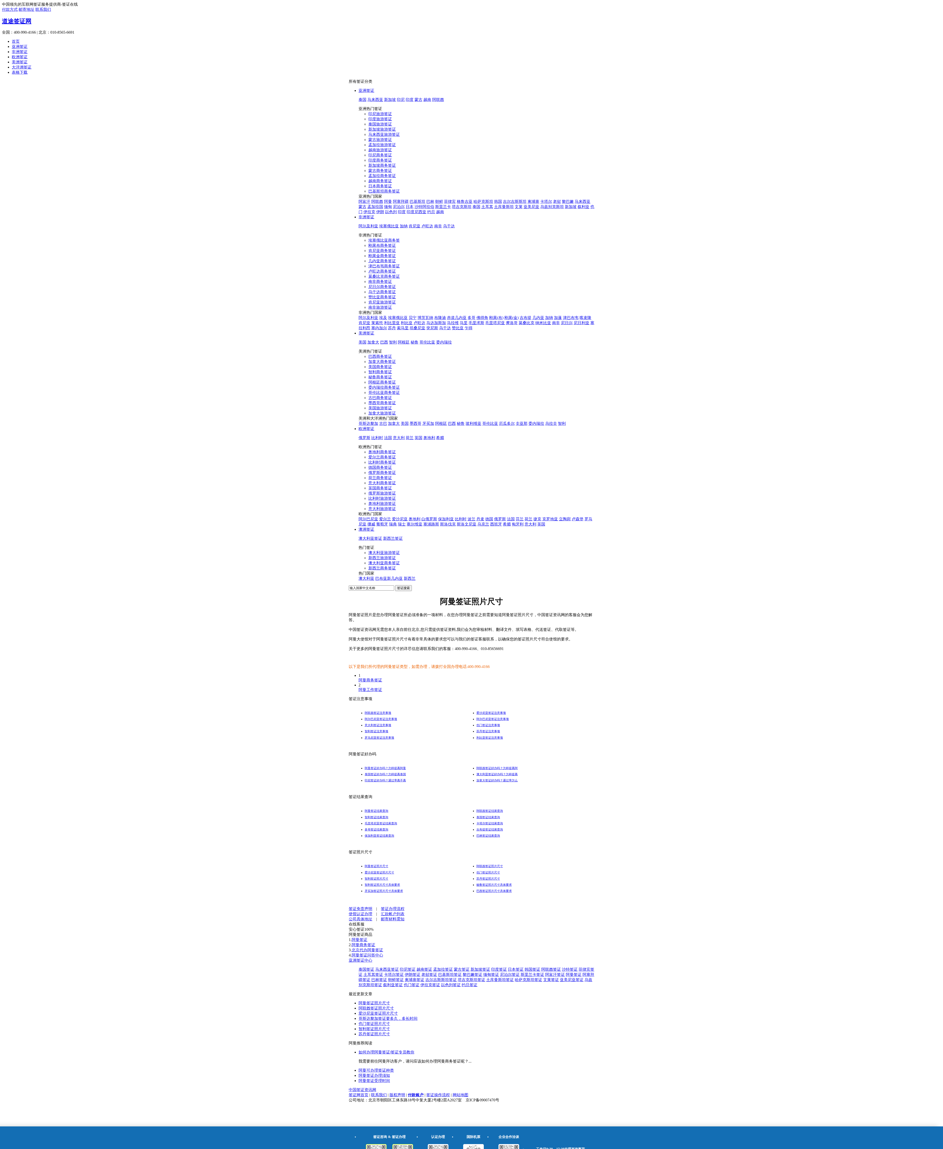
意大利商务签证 (382, 483)
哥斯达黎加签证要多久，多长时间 (388, 1018)
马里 (464, 323)
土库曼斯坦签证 (500, 980)
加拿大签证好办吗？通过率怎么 (497, 780)
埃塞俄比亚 (389, 226)
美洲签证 (20, 62)
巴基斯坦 (417, 201)
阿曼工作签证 (370, 690)
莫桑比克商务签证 (384, 276)
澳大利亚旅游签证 (384, 553)
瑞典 (393, 524)
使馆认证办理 (360, 914)
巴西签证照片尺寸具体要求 (494, 891)
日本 (410, 207)
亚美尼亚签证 (571, 980)
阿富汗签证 (555, 974)
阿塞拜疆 (401, 201)
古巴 (383, 423)
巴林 (430, 201)
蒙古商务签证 (380, 170)
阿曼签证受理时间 (374, 1081)
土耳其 (487, 207)
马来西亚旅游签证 (384, 134)
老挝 (557, 201)
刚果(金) (511, 318)
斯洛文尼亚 (466, 524)
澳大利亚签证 (370, 538)
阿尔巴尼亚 (368, 519)
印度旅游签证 (380, 119)
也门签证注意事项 (488, 725)
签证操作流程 (438, 1095)
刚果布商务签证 (382, 245)
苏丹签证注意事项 (488, 731)
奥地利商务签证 (382, 452)
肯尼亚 (414, 226)
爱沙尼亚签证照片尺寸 (379, 872)
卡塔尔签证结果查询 (489, 823)
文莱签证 (551, 980)
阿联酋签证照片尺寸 (489, 866)
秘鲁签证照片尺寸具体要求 (494, 884)
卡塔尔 (546, 201)
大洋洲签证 (21, 67)
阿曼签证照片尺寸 (376, 866)
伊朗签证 (412, 974)
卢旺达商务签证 (382, 271)
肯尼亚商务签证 (382, 251)
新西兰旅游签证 (382, 558)
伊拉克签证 (430, 985)
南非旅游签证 (380, 307)
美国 (362, 342)
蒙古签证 (462, 969)
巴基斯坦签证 (450, 974)
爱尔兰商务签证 (382, 457)
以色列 (391, 212)
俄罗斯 (364, 438)
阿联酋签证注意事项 (378, 713)
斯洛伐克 (448, 524)
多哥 (471, 318)
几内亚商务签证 (382, 261)
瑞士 (402, 524)
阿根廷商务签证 (382, 382)
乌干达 (449, 226)
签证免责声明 (360, 909)
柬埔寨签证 (414, 980)
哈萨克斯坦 (483, 201)
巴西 (384, 342)
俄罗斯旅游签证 (382, 493)
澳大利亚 (366, 578)
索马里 (403, 328)
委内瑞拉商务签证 (384, 387)
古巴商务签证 (380, 398)
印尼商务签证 (380, 155)
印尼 (401, 99)
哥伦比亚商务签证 (384, 392)
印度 (410, 99)
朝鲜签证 (396, 980)
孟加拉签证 (443, 969)
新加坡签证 (480, 969)
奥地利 (429, 438)
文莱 (519, 207)
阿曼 (388, 201)
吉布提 (525, 318)
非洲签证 (20, 52)
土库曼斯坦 (504, 207)
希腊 (440, 438)
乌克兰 (483, 524)
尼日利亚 (581, 323)
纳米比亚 (543, 323)
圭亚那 (521, 423)
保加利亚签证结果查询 (379, 835)
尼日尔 (567, 323)
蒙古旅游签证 (380, 140)
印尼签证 (408, 969)
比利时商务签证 (382, 462)
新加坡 (390, 99)
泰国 (362, 99)
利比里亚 (392, 323)
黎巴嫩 (568, 201)
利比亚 (407, 323)
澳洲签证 (366, 529)
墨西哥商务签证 (382, 403)
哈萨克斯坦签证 (528, 980)
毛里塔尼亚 (495, 323)
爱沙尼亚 (400, 519)
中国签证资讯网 (362, 1090)
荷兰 (410, 438)
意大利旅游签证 (382, 509)
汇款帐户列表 (392, 914)
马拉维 (453, 323)
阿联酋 (438, 99)
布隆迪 (440, 318)
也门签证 (411, 985)
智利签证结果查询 (376, 817)
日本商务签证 (380, 186)
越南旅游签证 (380, 150)
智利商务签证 (380, 372)
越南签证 (424, 969)
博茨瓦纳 (425, 318)
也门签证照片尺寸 (488, 872)
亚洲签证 (20, 46)
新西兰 (410, 578)
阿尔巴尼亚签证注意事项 (381, 719)
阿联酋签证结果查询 (489, 811)
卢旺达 (427, 226)
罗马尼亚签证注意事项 (379, 737)
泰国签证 (366, 969)
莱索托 (377, 323)
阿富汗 (364, 201)
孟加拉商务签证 (382, 176)
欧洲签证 (20, 57)
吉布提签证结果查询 (489, 829)
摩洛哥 (512, 323)
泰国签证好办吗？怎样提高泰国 (385, 774)
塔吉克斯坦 (462, 207)
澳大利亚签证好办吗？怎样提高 (497, 774)
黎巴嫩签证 (472, 974)
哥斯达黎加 (368, 423)
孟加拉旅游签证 (382, 145)
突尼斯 (432, 328)
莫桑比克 (526, 323)
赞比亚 (458, 328)
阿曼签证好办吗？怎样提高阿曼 (385, 768)
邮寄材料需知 (392, 919)
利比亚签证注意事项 (489, 737)
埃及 (383, 318)
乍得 (468, 328)
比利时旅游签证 (382, 498)
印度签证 (499, 969)
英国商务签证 (380, 488)
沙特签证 (570, 969)
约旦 (431, 212)
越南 (427, 99)
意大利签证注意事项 (378, 725)
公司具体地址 (360, 919)
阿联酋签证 (551, 969)
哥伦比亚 (427, 342)
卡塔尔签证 (394, 974)
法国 (388, 438)
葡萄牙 (382, 524)
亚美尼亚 (531, 207)
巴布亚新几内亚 (389, 578)
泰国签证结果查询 (488, 817)
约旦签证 (469, 985)
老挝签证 (429, 974)
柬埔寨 (533, 201)
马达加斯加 (436, 323)
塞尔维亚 (414, 524)
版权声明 (397, 1095)
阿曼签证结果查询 (376, 811)
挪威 (371, 524)
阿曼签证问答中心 (367, 955)
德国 (489, 519)
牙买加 (428, 423)
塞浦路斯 (431, 524)
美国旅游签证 (380, 408)
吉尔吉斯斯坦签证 (441, 980)
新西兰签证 (393, 538)
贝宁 (412, 318)
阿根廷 (404, 342)
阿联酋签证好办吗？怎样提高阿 (497, 768)
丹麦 (480, 519)
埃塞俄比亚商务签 (384, 240)
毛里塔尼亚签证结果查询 (381, 823)
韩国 (498, 201)
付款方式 (10, 9)
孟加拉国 (375, 207)
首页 (16, 41)
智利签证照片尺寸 (376, 878)
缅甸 (388, 207)
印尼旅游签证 (380, 114)
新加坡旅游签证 (382, 129)
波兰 (471, 519)
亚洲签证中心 (360, 960)
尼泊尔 (399, 207)
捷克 (537, 519)
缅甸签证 (491, 974)
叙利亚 (583, 207)
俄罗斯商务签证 (382, 473)
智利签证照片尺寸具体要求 (382, 884)
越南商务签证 (380, 181)
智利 (393, 342)
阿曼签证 (359, 940)
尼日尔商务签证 (382, 287)
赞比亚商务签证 (382, 297)
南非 (438, 226)
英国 (418, 438)
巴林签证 (379, 980)
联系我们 (43, 9)
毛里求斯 (476, 323)
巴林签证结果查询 (488, 835)
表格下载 (20, 72)
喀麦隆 (585, 318)
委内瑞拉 (444, 342)
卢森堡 (577, 519)
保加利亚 (446, 519)
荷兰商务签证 (380, 478)
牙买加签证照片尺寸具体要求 (384, 891)
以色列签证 (451, 985)
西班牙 (496, 524)
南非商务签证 (380, 281)
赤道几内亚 (457, 318)
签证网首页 (358, 1095)
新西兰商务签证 (382, 568)
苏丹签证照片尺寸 (488, 878)
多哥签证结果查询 (376, 829)
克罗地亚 (550, 519)
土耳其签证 (373, 974)
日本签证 (516, 969)
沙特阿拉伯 (424, 207)
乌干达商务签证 (382, 292)
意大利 (399, 438)
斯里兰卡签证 (532, 974)
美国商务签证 (380, 367)
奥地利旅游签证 (382, 503)
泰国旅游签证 (380, 124)
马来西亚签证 (387, 969)
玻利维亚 (473, 423)
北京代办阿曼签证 (367, 950)
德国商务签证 (380, 467)
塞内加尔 (379, 328)
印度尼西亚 (416, 212)
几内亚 (538, 318)
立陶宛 (565, 519)
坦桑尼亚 (417, 328)
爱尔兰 (385, 519)
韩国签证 (532, 969)
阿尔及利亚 (368, 226)
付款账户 (416, 1095)
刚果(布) (496, 318)
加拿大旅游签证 (382, 413)
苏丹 (392, 328)
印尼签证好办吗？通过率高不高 (385, 780)
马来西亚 (375, 99)
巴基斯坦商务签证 (384, 191)
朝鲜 (439, 201)
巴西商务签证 (380, 356)
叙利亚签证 (393, 985)
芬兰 (520, 519)
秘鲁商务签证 (380, 377)
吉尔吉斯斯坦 (515, 201)
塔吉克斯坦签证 (471, 980)
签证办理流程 (392, 909)
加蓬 (558, 318)
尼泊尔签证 (510, 974)
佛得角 (482, 318)
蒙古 (418, 99)
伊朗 (380, 212)
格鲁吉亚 (464, 201)
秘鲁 (414, 342)
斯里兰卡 (443, 207)
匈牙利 (518, 524)
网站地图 (460, 1095)
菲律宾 (450, 201)
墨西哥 (415, 423)
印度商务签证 (380, 160)
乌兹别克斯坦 (552, 207)
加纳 (404, 226)
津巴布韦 (571, 318)
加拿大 (373, 342)
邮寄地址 (26, 9)
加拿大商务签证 (382, 362)
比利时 (377, 438)
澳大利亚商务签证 (384, 563)
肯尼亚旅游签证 (382, 302)
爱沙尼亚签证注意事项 (491, 713)
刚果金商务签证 (382, 256)
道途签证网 (16, 21)
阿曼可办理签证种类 (376, 1070)
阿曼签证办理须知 (374, 1075)
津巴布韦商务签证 (384, 266)
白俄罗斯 (429, 519)
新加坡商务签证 (382, 165)
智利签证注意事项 (376, 731)
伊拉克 (369, 212)
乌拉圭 (551, 423)
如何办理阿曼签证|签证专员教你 (386, 1052)
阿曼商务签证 (370, 680)
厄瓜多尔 (507, 423)
